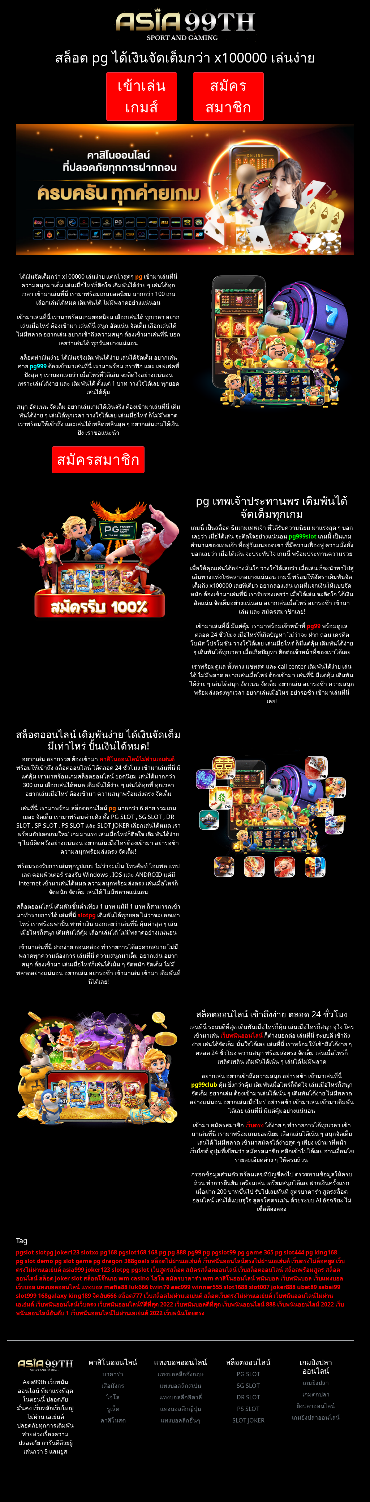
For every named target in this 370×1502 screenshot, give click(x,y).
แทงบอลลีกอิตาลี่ (180, 1397)
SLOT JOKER (248, 1420)
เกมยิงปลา (316, 1383)
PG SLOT (248, 1374)
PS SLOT (248, 1409)
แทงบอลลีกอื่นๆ (180, 1420)
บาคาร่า (113, 1374)
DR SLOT (248, 1397)
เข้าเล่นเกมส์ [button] (141, 96)
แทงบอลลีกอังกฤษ (181, 1374)
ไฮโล (113, 1397)
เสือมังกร (113, 1386)
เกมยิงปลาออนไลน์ (316, 1417)
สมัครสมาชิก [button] (228, 96)
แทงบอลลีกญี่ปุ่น (180, 1409)
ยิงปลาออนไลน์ (316, 1406)
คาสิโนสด (113, 1420)
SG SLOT (248, 1386)
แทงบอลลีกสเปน (180, 1386)
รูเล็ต (113, 1409)
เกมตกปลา (316, 1394)
